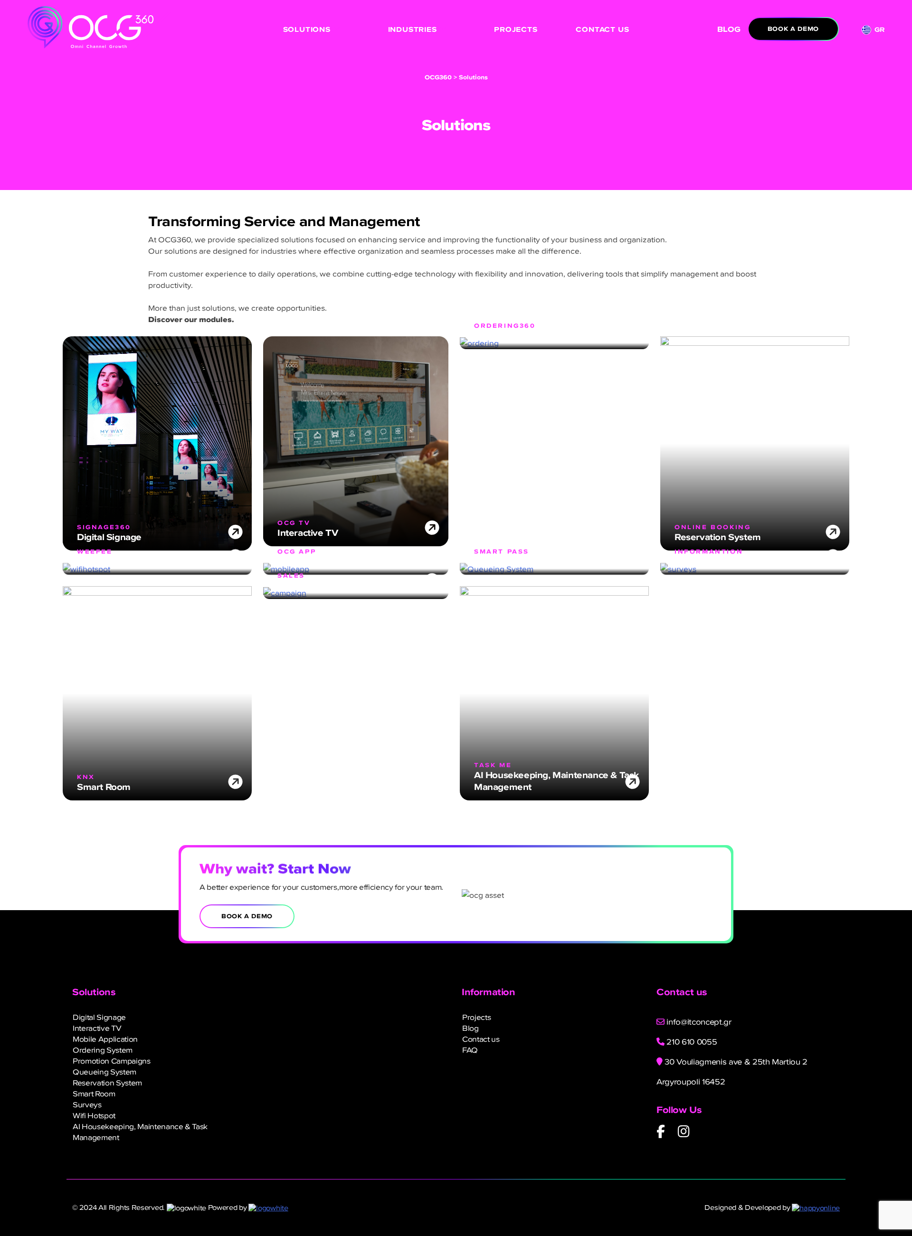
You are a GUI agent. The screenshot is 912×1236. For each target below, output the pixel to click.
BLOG (729, 29)
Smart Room (94, 1093)
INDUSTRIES (412, 29)
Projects (476, 1017)
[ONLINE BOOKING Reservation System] (754, 442)
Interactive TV (97, 1028)
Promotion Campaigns (112, 1060)
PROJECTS (515, 29)
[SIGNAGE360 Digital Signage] (157, 442)
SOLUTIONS (307, 29)
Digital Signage (99, 1017)
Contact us (481, 1039)
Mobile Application (105, 1039)
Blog (470, 1028)
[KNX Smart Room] (157, 692)
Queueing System (104, 1071)
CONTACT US (602, 29)
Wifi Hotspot (94, 1115)
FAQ (470, 1049)
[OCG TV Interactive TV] (355, 440)
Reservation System (107, 1082)
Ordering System (103, 1049)
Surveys (87, 1104)
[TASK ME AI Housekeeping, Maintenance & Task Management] (554, 692)
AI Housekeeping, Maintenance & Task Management (140, 1132)
